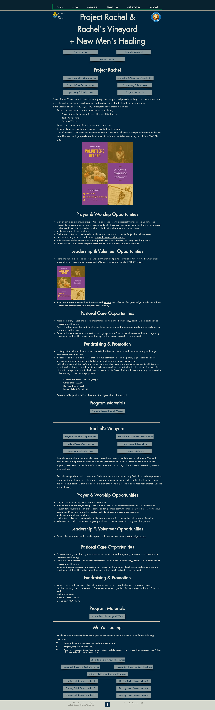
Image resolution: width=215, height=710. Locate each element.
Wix (142, 703)
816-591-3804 (135, 261)
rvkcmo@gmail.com (136, 536)
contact (107, 302)
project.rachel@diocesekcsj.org (121, 136)
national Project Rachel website (110, 237)
